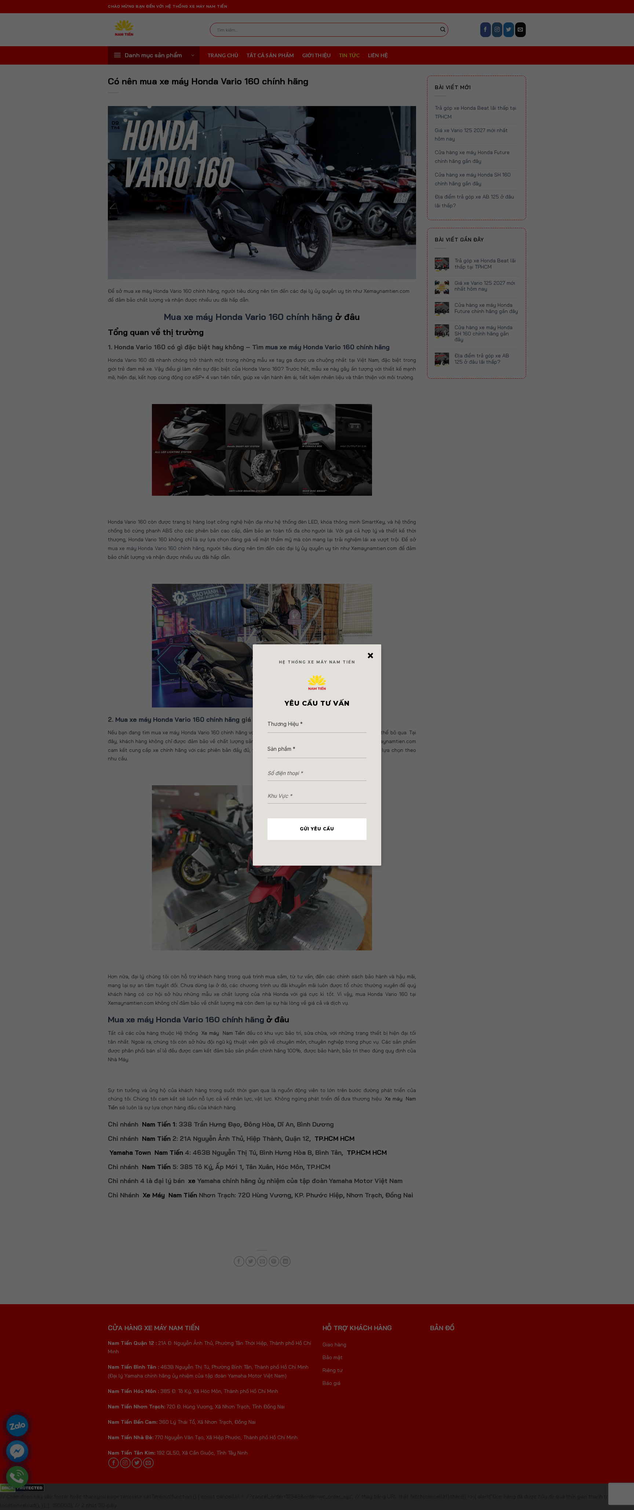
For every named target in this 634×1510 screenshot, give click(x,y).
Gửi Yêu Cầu (317, 829)
